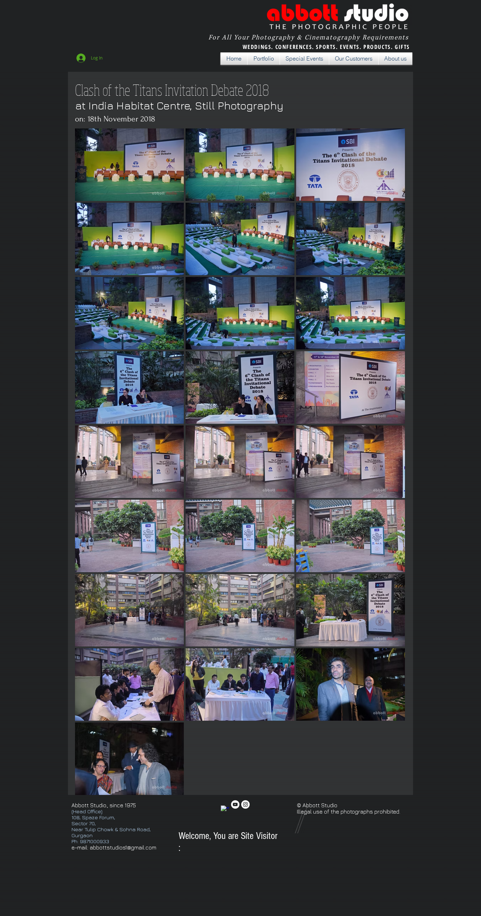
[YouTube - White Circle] (235, 804)
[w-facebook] (225, 810)
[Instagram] (245, 804)
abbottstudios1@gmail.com (123, 847)
